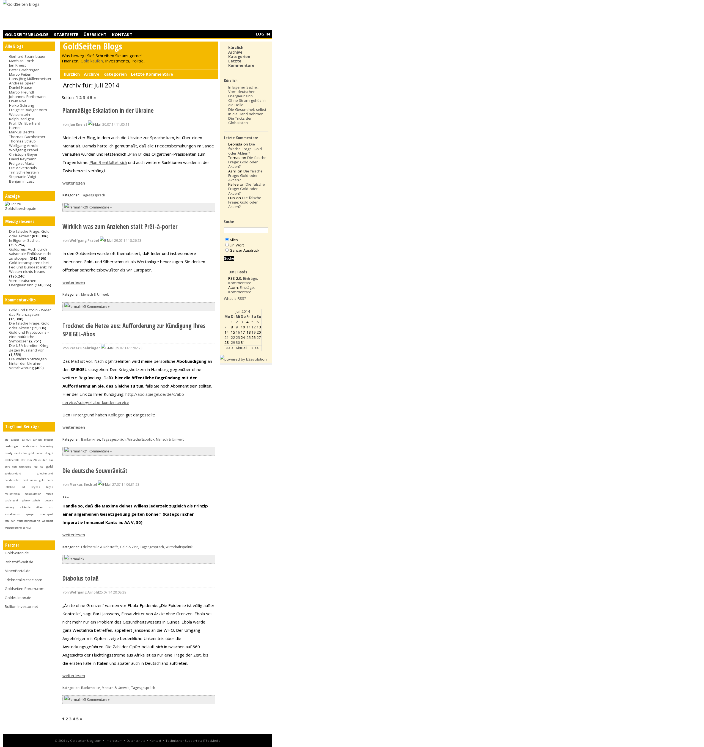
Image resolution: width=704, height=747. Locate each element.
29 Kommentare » (98, 207)
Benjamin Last (21, 181)
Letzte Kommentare (152, 74)
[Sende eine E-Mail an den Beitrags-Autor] (94, 124)
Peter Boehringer (24, 69)
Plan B (135, 154)
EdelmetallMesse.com (23, 579)
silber (39, 507)
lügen (49, 487)
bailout (26, 439)
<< (228, 347)
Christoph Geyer (23, 154)
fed (36, 466)
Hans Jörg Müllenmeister (30, 78)
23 (238, 337)
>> (257, 347)
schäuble (25, 507)
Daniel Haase (20, 87)
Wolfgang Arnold (23, 145)
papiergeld (11, 500)
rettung (9, 507)
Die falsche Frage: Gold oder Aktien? (29, 233)
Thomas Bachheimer (27, 136)
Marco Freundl (21, 92)
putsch (49, 500)
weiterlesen (73, 183)
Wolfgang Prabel (23, 149)
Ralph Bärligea (21, 118)
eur (51, 460)
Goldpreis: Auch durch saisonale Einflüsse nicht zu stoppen (30, 253)
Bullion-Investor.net (21, 606)
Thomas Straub (22, 141)
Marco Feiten (20, 74)
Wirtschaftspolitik (140, 439)
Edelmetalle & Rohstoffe (100, 547)
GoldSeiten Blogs (92, 46)
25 (248, 337)
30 (238, 342)
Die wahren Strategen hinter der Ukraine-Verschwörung (28, 363)
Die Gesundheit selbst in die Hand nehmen (247, 111)
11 (248, 327)
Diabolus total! (80, 578)
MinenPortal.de (18, 570)
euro (7, 466)
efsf (23, 460)
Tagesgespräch (93, 195)
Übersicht (95, 34)
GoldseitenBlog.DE (26, 34)
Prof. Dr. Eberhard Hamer (24, 125)
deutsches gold (24, 453)
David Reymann (23, 158)
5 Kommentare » (97, 306)
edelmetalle (12, 460)
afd (7, 439)
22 (233, 337)
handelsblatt (13, 480)
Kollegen (116, 415)
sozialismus (12, 514)
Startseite (66, 34)
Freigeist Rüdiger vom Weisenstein (28, 112)
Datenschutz (136, 740)
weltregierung (13, 527)
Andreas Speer (22, 83)
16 (238, 332)
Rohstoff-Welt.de (19, 561)
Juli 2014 (243, 311)
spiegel (30, 514)
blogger (48, 439)
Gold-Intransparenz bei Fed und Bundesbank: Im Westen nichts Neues (30, 267)
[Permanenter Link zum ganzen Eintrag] (74, 207)
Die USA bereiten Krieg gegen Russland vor (28, 347)
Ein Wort (237, 245)
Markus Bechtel (22, 132)
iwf (23, 487)
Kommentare (239, 282)
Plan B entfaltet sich (108, 162)
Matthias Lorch (21, 60)
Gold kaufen (92, 61)
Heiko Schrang (21, 105)
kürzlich (72, 74)
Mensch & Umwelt (95, 294)
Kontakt (122, 34)
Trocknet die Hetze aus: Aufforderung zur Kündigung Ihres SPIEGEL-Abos (133, 330)
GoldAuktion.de (18, 597)
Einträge (250, 278)
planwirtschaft (31, 500)
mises (49, 494)
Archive (91, 74)
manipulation (32, 494)
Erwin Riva (17, 100)
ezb (14, 466)
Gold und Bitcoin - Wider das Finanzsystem (30, 312)
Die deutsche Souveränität (94, 470)
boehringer (11, 446)
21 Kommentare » (98, 451)
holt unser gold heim (38, 480)
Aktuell (241, 347)
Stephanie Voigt (22, 176)
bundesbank (29, 446)
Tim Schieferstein (24, 172)
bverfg (8, 453)
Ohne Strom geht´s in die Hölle (247, 102)
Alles (234, 239)
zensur (27, 527)
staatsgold (46, 514)
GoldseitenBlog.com (85, 740)
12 (253, 327)
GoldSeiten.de (17, 552)
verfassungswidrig (28, 521)
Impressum (114, 740)
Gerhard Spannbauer (27, 56)
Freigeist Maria (21, 163)
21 (226, 337)
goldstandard (13, 473)
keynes (35, 487)
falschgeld (25, 466)
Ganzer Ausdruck (244, 250)
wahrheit (47, 521)
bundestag (46, 446)
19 (253, 332)
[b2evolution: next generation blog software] (243, 359)
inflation (10, 487)
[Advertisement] (172, 15)
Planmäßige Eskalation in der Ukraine (108, 110)
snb (50, 507)
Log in (263, 34)
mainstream (12, 494)
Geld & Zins (129, 547)
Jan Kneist (17, 65)
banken (37, 439)
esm (29, 460)
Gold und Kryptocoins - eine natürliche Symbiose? (29, 337)
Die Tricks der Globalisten (240, 120)
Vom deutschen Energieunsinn (22, 282)
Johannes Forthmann (27, 96)
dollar (39, 453)
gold (49, 466)
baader (15, 439)
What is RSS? (235, 298)
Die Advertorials (23, 167)
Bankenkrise (90, 439)
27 (259, 337)
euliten (42, 460)
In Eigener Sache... (24, 240)
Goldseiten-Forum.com (25, 588)
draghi (49, 453)
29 (233, 342)
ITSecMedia (211, 740)
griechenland (45, 473)
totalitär (10, 521)
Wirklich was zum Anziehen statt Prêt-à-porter (119, 226)
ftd (41, 466)
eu (35, 460)
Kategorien (115, 74)
